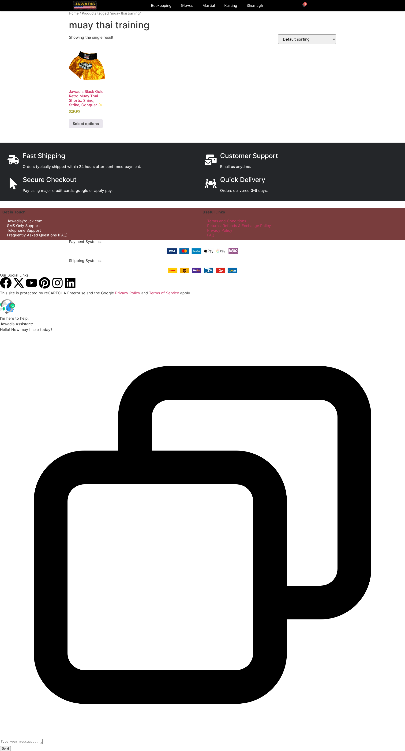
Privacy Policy (219, 230)
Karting (230, 5)
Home (74, 13)
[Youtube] (32, 283)
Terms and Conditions (226, 221)
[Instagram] (57, 283)
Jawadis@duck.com (24, 221)
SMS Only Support (23, 225)
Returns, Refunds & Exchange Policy (239, 225)
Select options (86, 123)
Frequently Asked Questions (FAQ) (37, 235)
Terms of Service (164, 293)
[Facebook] (6, 283)
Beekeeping (161, 5)
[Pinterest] (44, 283)
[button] (202, 307)
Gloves (187, 5)
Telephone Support (24, 230)
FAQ (210, 235)
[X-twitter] (19, 283)
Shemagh (255, 5)
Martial (208, 5)
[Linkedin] (70, 283)
